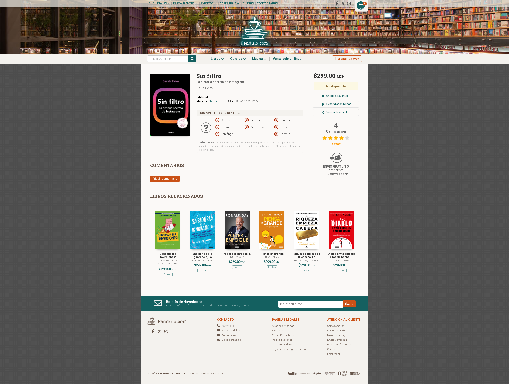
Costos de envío (336, 330)
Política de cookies (282, 339)
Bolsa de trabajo (231, 339)
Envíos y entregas (337, 339)
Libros (216, 59)
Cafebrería (228, 3)
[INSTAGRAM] (349, 3)
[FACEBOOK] (337, 3)
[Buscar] (192, 58)
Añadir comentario (165, 178)
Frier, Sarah (205, 88)
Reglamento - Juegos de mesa (289, 349)
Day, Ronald (237, 257)
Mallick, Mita (342, 260)
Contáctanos (267, 3)
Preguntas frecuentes (339, 344)
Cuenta (331, 349)
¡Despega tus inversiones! (167, 255)
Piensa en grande (272, 253)
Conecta (216, 97)
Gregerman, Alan (202, 260)
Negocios (215, 101)
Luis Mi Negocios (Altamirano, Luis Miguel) (167, 263)
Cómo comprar (335, 325)
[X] (343, 3)
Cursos (248, 3)
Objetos (236, 59)
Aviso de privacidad (283, 325)
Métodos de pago (337, 335)
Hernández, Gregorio (306, 260)
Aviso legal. (278, 330)
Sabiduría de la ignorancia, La (202, 255)
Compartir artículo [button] (336, 112)
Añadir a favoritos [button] (337, 95)
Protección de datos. (283, 335)
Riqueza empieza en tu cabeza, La (306, 255)
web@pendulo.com (232, 330)
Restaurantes (184, 3)
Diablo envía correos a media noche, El (341, 255)
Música (258, 59)
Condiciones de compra (285, 344)
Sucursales (158, 3)
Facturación (334, 353)
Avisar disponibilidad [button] (338, 104)
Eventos (207, 3)
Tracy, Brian (272, 257)
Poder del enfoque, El (237, 253)
